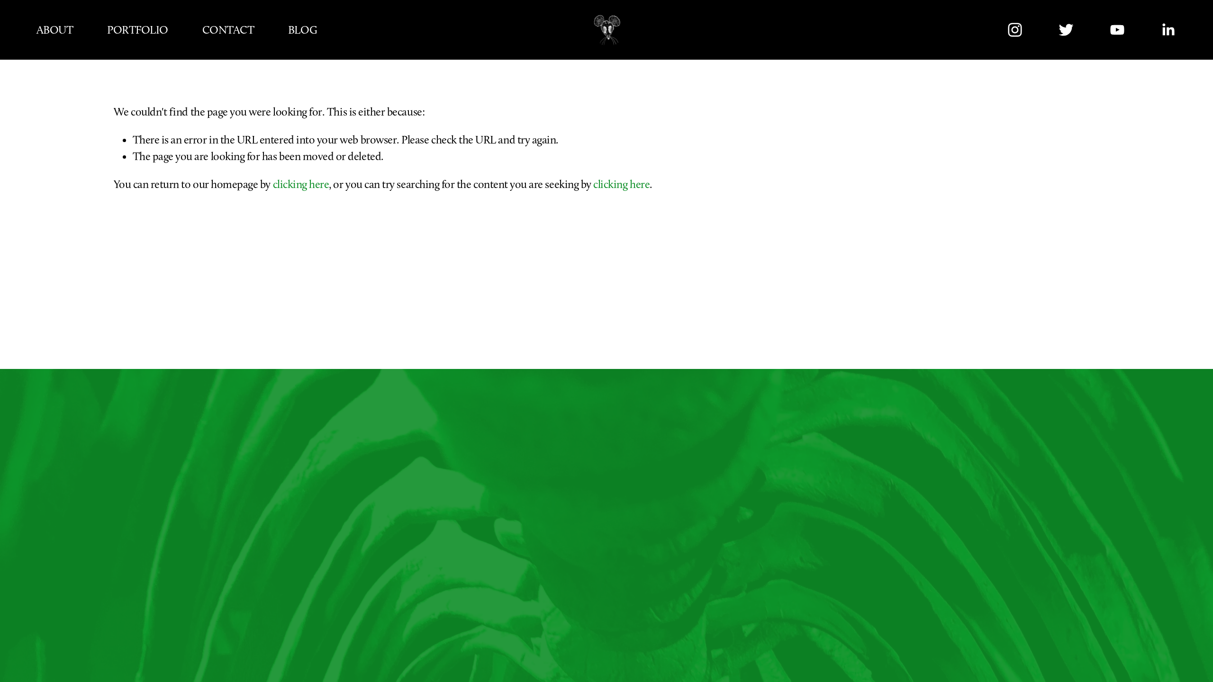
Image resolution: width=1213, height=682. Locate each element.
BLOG (302, 29)
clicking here (301, 184)
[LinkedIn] (1168, 29)
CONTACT (228, 29)
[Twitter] (1066, 29)
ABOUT (54, 29)
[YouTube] (1117, 29)
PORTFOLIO (137, 29)
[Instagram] (1014, 29)
